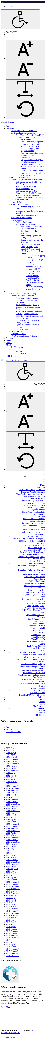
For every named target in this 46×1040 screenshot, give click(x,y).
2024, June (11, 795)
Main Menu (10, 6)
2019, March (11, 906)
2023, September (13, 811)
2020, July (10, 871)
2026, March (11, 757)
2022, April (11, 833)
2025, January (12, 786)
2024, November (13, 790)
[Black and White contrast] (7, 37)
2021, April (11, 855)
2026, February (12, 759)
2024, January (12, 802)
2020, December (13, 862)
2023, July (10, 813)
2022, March (11, 835)
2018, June (11, 922)
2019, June (11, 900)
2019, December (13, 886)
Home (8, 727)
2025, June (11, 775)
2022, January (12, 840)
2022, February (12, 837)
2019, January (12, 911)
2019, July (10, 898)
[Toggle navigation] (44, 479)
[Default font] (25, 109)
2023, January (12, 826)
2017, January (12, 951)
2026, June (11, 750)
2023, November (13, 806)
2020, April (11, 877)
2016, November (13, 953)
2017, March (11, 947)
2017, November (13, 935)
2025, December (13, 764)
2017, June (11, 940)
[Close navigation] (44, 481)
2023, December (13, 804)
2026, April (11, 755)
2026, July (10, 748)
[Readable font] (25, 89)
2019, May (11, 902)
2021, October (12, 846)
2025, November (13, 766)
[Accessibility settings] (20, 19)
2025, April (11, 779)
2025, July (10, 773)
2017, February (12, 949)
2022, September (13, 831)
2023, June (11, 815)
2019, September (13, 893)
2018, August (12, 918)
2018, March (11, 929)
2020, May (11, 875)
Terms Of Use (14, 1033)
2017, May (11, 942)
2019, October (12, 891)
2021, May (11, 853)
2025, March (11, 782)
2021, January (12, 860)
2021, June (11, 851)
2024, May (11, 797)
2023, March (11, 822)
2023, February (12, 824)
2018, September (13, 915)
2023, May (11, 817)
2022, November (13, 828)
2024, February (12, 799)
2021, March (11, 857)
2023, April (11, 819)
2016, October (12, 956)
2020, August (12, 869)
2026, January (12, 761)
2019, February (12, 909)
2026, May (11, 753)
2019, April (11, 904)
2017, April (11, 944)
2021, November (13, 844)
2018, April (11, 927)
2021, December (13, 842)
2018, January (12, 933)
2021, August (12, 848)
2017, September (13, 938)
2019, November (13, 889)
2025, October (12, 768)
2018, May (11, 924)
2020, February (12, 882)
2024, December (13, 788)
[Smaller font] (25, 69)
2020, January (12, 884)
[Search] (44, 474)
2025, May (11, 777)
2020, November (13, 864)
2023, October (12, 808)
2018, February (12, 931)
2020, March (11, 880)
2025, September (13, 770)
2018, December (13, 913)
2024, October (12, 793)
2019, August (12, 895)
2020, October (12, 866)
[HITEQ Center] (8, 122)
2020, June (11, 873)
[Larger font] (25, 50)
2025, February (12, 784)
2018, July (10, 920)
